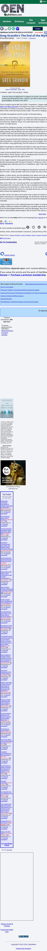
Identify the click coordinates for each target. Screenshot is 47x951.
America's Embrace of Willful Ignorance (12, 296)
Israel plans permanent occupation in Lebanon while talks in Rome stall (7, 504)
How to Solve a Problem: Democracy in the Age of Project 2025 (7, 589)
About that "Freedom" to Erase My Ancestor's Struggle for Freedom (20, 290)
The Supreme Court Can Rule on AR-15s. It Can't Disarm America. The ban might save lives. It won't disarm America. (7, 641)
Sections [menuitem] (7, 21)
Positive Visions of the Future (6, 821)
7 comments (32, 38)
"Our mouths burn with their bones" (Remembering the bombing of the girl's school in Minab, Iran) (6, 808)
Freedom (28, 235)
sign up (40, 218)
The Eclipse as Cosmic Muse (5, 729)
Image (7, 89)
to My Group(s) (5, 238)
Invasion (38, 235)
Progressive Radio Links (6, 931)
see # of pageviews (5, 512)
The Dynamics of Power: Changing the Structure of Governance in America (6, 769)
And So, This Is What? (7, 287)
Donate (4, 274)
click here (9, 850)
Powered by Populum (23, 948)
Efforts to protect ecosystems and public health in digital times (5, 702)
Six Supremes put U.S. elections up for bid (7, 793)
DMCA (23, 89)
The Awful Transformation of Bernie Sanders (6, 753)
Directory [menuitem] (19, 21)
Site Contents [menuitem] (31, 21)
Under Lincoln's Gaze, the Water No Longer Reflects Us (6, 601)
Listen (37, 28)
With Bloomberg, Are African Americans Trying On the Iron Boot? (19, 302)
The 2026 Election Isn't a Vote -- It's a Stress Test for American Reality (6, 614)
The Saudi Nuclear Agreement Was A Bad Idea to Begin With (6, 531)
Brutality (17, 235)
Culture (23, 235)
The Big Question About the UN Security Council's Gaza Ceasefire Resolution (6, 717)
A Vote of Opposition (4, 781)
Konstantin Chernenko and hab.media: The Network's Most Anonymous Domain (7, 546)
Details (19, 89)
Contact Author (9, 255)
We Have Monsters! (6, 299)
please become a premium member (7, 333)
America (12, 235)
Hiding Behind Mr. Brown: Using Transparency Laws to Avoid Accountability (6, 575)
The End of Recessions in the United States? (6, 672)
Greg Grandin (13, 89)
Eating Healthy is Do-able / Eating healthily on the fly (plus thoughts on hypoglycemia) (6, 658)
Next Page (42, 214)
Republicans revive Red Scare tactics (6, 626)
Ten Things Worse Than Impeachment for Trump (6, 741)
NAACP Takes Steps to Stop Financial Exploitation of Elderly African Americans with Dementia (6, 686)
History (34, 235)
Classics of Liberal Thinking (7, 925)
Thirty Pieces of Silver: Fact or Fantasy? (5, 518)
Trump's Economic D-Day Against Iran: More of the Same (6, 559)
